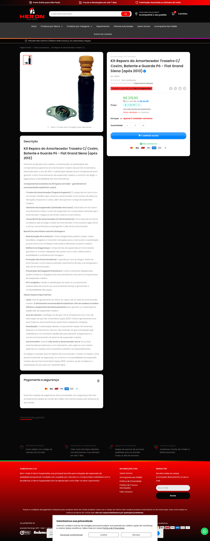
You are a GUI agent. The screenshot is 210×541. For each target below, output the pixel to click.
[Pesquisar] (125, 14)
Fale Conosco (126, 491)
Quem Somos (143, 26)
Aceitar (103, 534)
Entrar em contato (103, 34)
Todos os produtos (41, 47)
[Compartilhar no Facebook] (170, 88)
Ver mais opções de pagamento (137, 109)
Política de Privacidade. (114, 528)
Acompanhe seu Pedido (131, 477)
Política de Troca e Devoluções (129, 486)
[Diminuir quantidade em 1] (127, 125)
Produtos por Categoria (78, 26)
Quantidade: (117, 125)
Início (33, 26)
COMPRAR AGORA (150, 135)
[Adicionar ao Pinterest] (175, 88)
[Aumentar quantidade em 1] (143, 125)
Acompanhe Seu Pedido (165, 26)
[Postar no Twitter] (180, 88)
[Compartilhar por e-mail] (184, 88)
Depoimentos (102, 26)
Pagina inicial (25, 47)
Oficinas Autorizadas (123, 26)
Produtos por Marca (50, 26)
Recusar (136, 534)
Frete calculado (130, 112)
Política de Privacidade (130, 481)
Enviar (173, 495)
